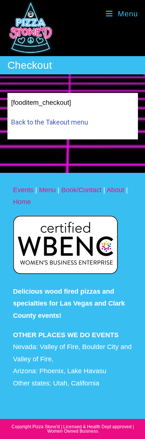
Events (23, 190)
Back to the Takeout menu (49, 122)
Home (22, 202)
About (115, 190)
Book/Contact (81, 190)
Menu (47, 190)
